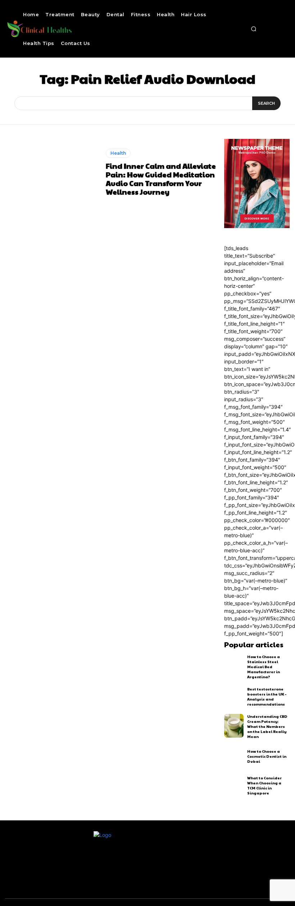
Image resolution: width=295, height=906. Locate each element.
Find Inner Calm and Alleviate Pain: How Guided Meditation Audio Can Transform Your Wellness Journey (161, 179)
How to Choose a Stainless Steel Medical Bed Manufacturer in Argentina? (263, 666)
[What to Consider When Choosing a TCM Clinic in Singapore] (234, 785)
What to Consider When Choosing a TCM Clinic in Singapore (264, 785)
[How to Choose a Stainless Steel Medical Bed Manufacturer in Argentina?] (234, 666)
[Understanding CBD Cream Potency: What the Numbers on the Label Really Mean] (234, 726)
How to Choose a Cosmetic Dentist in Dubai (266, 756)
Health (118, 153)
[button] (253, 28)
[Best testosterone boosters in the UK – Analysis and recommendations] (234, 696)
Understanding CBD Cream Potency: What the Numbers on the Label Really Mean (267, 726)
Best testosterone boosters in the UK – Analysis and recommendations (267, 697)
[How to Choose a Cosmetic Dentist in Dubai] (234, 756)
